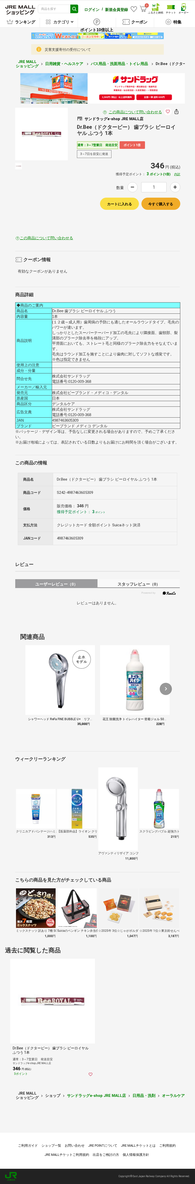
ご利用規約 (167, 1145)
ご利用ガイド (28, 1145)
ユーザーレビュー (56, 584)
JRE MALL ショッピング (27, 63)
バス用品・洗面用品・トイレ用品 (120, 63)
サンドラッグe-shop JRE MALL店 (96, 1095)
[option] (41, 134)
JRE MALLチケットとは (138, 1145)
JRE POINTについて (102, 1145)
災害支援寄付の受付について (68, 50)
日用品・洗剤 (144, 1095)
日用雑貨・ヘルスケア (64, 63)
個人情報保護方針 (136, 1155)
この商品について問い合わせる (135, 112)
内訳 (177, 174)
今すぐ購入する (160, 204)
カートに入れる (119, 204)
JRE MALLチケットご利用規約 (66, 1155)
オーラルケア (173, 1095)
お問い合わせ (75, 1145)
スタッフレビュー (139, 584)
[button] (165, 689)
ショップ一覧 (51, 1145)
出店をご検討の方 (106, 1155)
